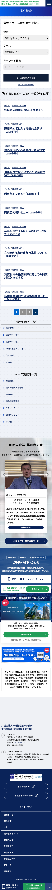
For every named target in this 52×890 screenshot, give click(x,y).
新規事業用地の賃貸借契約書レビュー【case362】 (26, 297)
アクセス (7, 865)
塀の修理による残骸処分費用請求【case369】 (24, 151)
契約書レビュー (12, 414)
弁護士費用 (8, 852)
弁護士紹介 (8, 846)
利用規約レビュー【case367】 (21, 194)
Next (47, 474)
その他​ (9, 421)
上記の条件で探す (27, 77)
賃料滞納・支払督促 (14, 387)
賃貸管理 (10, 328)
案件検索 (8, 821)
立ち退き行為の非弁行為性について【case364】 (25, 254)
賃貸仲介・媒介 (12, 335)
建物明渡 (10, 394)
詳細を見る (26, 524)
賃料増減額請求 (12, 401)
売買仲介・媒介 (12, 341)
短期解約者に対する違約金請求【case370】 (23, 129)
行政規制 (10, 355)
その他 (9, 362)
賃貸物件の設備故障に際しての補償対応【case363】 (26, 275)
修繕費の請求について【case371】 (24, 110)
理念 (6, 827)
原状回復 (10, 380)
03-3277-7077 (32, 579)
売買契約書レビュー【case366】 (23, 212)
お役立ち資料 (9, 858)
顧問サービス (9, 814)
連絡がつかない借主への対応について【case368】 (24, 173)
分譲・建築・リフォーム (16, 348)
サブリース (10, 408)
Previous (4, 474)
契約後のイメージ (11, 833)
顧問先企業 (8, 839)
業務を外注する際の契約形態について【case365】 (26, 232)
